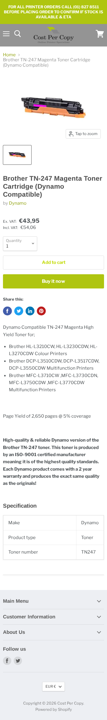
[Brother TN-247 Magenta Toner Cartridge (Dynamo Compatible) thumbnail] (17, 154)
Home (9, 54)
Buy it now (53, 281)
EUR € (50, 686)
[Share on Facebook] (7, 311)
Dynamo (17, 203)
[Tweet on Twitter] (18, 311)
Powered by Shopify (53, 709)
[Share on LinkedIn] (30, 311)
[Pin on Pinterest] (41, 311)
